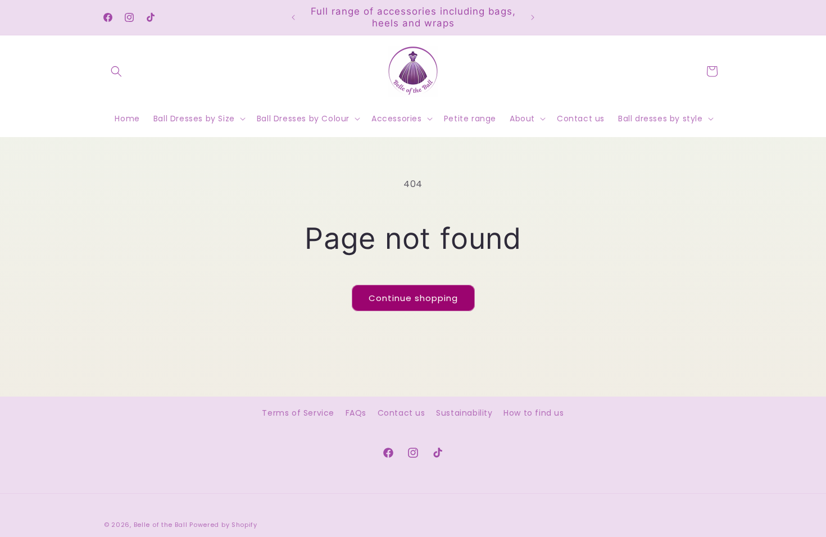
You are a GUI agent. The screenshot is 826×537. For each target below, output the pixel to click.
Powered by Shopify (223, 524)
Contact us (401, 412)
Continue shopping (413, 298)
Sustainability (464, 412)
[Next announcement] (532, 17)
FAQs (356, 412)
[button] (116, 71)
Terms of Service (298, 412)
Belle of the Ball (161, 524)
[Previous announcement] (293, 17)
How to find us (533, 412)
